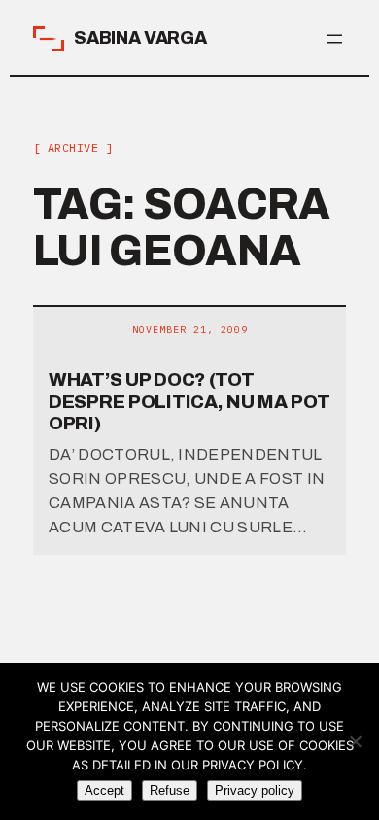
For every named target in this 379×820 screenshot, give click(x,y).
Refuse (170, 790)
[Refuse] (354, 741)
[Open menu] (334, 39)
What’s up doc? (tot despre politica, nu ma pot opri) (189, 401)
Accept (104, 790)
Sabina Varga (140, 38)
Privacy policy (254, 790)
